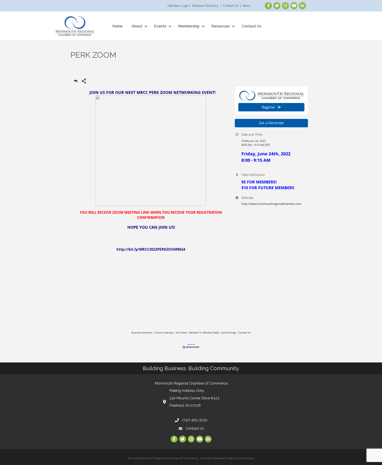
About (137, 26)
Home (117, 26)
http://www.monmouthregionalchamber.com (271, 204)
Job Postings (229, 332)
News (246, 6)
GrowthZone (245, 458)
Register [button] (268, 107)
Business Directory (142, 332)
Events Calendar (164, 332)
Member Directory (205, 6)
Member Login (178, 6)
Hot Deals (181, 332)
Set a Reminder (271, 123)
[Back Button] (76, 82)
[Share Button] (84, 81)
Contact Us (230, 6)
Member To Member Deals (204, 332)
